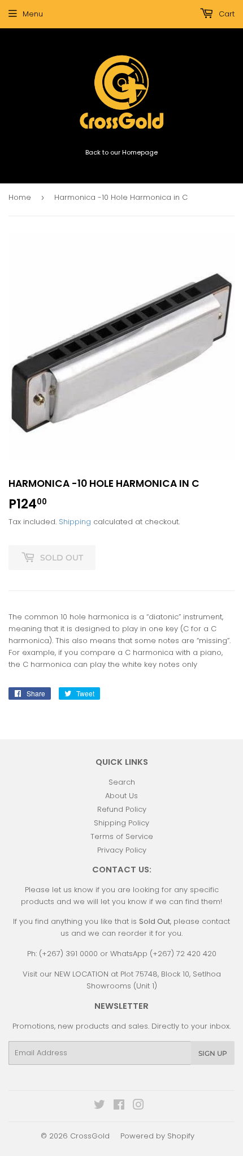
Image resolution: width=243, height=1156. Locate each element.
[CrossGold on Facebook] (119, 1106)
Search (122, 782)
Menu (33, 13)
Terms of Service (121, 836)
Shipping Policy (121, 822)
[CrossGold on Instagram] (138, 1106)
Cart (225, 13)
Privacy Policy (121, 850)
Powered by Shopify (157, 1136)
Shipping (75, 521)
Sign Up (212, 1053)
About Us (121, 795)
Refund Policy (121, 809)
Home (19, 197)
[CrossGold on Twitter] (99, 1106)
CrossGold (90, 1136)
